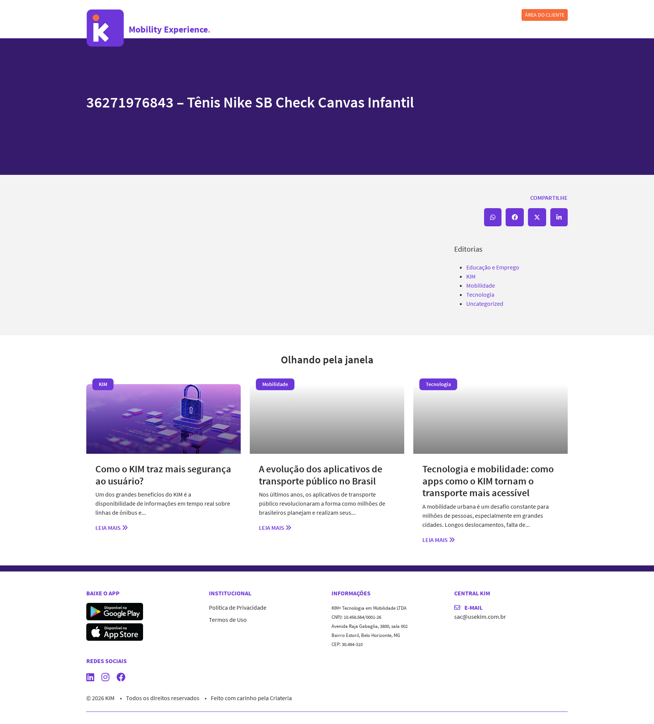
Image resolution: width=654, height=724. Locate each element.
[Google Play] (114, 611)
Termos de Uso (228, 619)
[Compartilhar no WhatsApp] (492, 217)
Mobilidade (480, 285)
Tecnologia (480, 294)
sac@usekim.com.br (480, 616)
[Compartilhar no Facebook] (515, 217)
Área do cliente (544, 14)
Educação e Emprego (492, 267)
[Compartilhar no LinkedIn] (559, 217)
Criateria (281, 698)
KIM (471, 276)
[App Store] (114, 631)
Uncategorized (484, 303)
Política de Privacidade (237, 607)
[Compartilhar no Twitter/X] (537, 217)
